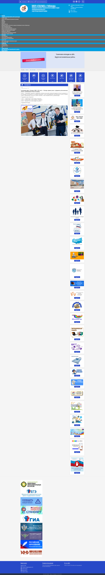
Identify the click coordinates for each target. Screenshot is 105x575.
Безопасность (52, 78)
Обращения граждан (43, 78)
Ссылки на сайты (25, 571)
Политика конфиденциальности (27, 567)
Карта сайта (62, 78)
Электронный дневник (24, 78)
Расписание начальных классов (80, 79)
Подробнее (77, 95)
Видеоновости (4, 50)
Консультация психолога (5, 45)
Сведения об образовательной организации (11, 17)
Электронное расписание (71, 78)
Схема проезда (24, 568)
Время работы (24, 570)
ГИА (34, 78)
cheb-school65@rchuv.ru (74, 11)
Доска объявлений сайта (33, 60)
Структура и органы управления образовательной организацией (10, 19)
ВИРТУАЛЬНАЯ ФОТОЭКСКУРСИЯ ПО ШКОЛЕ (10, 49)
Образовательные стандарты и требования (7, 33)
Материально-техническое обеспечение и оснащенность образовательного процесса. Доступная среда (15, 25)
